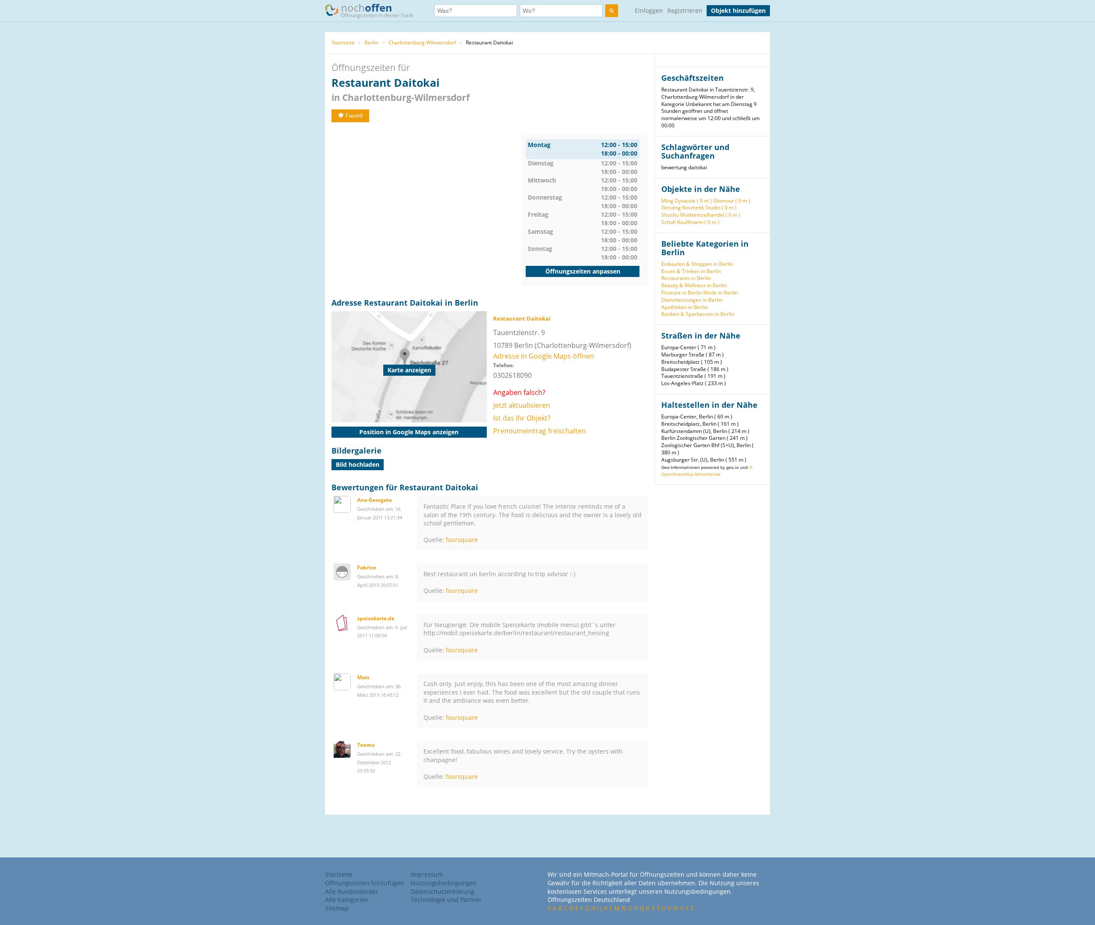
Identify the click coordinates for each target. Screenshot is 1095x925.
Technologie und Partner (446, 900)
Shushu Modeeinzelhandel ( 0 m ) (700, 214)
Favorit (354, 115)
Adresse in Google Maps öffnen (543, 356)
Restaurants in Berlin (686, 278)
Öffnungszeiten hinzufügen (364, 883)
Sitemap (337, 908)
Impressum (427, 874)
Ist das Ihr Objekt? (521, 418)
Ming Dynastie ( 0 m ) (686, 200)
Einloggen (649, 10)
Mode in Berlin (720, 292)
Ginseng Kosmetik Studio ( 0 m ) (699, 207)
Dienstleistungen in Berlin (691, 299)
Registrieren (684, 10)
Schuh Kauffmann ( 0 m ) (690, 222)
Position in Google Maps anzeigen (409, 432)
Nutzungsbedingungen (444, 883)
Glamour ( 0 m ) (731, 200)
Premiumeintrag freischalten (539, 431)
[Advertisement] (426, 195)
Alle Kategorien (347, 900)
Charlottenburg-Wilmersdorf (422, 42)
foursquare (462, 540)
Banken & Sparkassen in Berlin (697, 314)
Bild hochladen (357, 464)
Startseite (343, 42)
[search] (611, 10)
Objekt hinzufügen (738, 10)
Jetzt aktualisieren (521, 405)
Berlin (371, 42)
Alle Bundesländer (351, 891)
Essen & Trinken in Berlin (691, 271)
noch (377, 9)
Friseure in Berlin (681, 292)
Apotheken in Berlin (684, 307)
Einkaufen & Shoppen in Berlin (697, 264)
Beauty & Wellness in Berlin (694, 285)
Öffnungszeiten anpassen (582, 271)
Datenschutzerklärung (442, 891)
